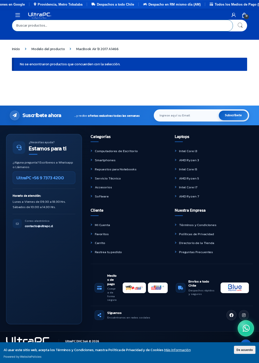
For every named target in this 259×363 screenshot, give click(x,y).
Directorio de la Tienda (196, 242)
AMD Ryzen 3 (189, 160)
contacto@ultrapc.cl (39, 226)
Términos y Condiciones (198, 225)
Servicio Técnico (108, 178)
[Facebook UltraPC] (231, 315)
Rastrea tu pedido (108, 252)
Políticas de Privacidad (196, 234)
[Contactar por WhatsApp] (246, 328)
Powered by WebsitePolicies (22, 356)
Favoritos (102, 234)
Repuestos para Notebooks (116, 169)
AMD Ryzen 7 (189, 196)
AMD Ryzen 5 (189, 178)
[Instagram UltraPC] (244, 315)
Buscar (240, 25)
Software (102, 196)
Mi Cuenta (102, 225)
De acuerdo (244, 349)
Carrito (100, 242)
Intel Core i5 (188, 169)
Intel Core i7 (188, 187)
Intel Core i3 (188, 151)
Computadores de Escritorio (116, 151)
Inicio (16, 49)
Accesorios (103, 187)
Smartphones (105, 160)
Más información (177, 350)
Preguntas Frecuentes (196, 252)
